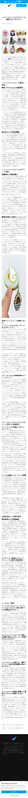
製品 (9, 59)
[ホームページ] (9, 5)
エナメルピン (5, 57)
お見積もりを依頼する (21, 5)
